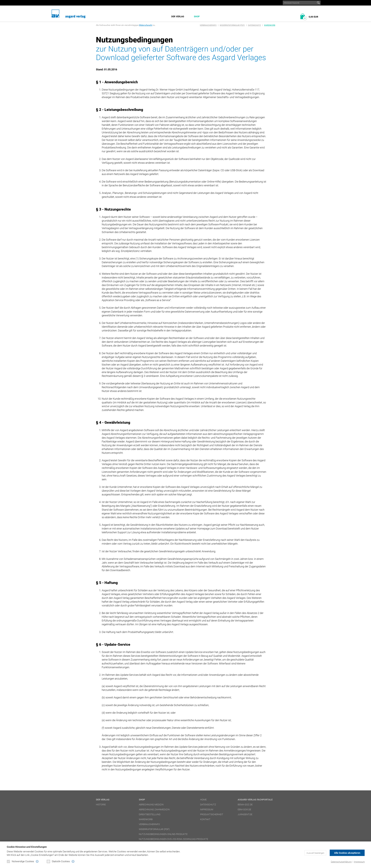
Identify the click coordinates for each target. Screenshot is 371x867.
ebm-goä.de (244, 809)
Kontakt (205, 819)
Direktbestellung (149, 814)
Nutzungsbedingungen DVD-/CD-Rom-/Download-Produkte (173, 839)
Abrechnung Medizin (151, 804)
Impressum (359, 861)
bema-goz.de (245, 804)
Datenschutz (254, 25)
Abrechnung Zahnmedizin (154, 809)
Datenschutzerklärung (341, 861)
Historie (101, 804)
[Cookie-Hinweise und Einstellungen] (37, 861)
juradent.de (245, 814)
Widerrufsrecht (145, 25)
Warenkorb (269, 25)
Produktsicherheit (211, 814)
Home (203, 799)
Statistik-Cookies (61, 861)
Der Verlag (177, 16)
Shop (197, 16)
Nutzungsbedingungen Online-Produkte (163, 834)
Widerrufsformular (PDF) (232, 25)
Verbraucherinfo (208, 25)
